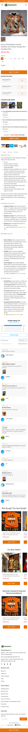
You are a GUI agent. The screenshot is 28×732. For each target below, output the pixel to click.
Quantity (3, 65)
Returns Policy (19, 273)
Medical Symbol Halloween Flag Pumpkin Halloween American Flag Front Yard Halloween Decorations (11, 575)
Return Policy (4, 691)
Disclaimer (3, 704)
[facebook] (2, 664)
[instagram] (8, 664)
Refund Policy (16, 314)
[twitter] (5, 664)
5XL (2, 61)
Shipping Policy (21, 227)
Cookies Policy (5, 706)
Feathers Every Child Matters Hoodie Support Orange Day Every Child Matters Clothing (11, 534)
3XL (19, 58)
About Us (3, 671)
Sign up (23, 719)
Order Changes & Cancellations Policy (11, 701)
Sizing (2, 681)
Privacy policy (4, 696)
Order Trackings (5, 676)
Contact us (3, 673)
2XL (15, 58)
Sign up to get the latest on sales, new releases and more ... (13, 715)
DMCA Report (10, 725)
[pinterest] (11, 664)
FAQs (2, 678)
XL (11, 58)
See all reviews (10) (14, 322)
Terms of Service (5, 699)
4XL (23, 58)
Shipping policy (5, 688)
